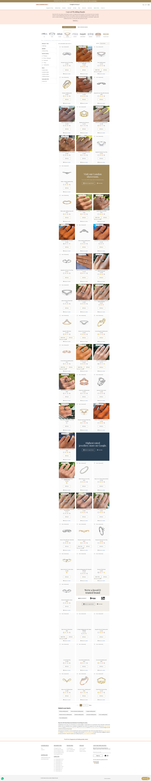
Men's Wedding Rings (70, 751)
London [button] (69, 73)
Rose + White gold (47, 58)
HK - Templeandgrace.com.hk (58, 766)
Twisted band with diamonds (67, 240)
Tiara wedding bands (63, 717)
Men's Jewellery (82, 749)
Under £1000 (45, 70)
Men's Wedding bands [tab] (83, 27)
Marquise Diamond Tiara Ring (67, 62)
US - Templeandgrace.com (58, 763)
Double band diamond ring (101, 689)
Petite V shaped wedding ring (67, 181)
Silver (45, 62)
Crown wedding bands (103, 714)
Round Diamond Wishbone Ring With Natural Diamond (101, 301)
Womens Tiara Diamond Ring (84, 331)
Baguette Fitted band (67, 331)
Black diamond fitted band (67, 629)
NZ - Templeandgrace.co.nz (58, 760)
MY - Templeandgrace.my (58, 769)
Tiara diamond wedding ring (71, 727)
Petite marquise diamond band (67, 390)
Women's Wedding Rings (71, 749)
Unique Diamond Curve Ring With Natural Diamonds (101, 271)
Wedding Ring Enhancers (84, 122)
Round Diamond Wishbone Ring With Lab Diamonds (67, 510)
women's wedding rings (88, 732)
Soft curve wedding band (101, 360)
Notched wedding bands (79, 714)
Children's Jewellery (83, 751)
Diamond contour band (101, 390)
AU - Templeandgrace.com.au (59, 759)
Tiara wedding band (101, 62)
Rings (45, 45)
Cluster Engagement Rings (58, 754)
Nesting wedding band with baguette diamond (84, 570)
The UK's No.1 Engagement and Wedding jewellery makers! (76, 739)
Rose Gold (46, 60)
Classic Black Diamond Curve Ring (67, 419)
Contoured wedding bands (91, 714)
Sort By (97, 43)
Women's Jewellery (83, 748)
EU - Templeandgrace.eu (58, 770)
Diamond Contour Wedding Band (84, 689)
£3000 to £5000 (46, 74)
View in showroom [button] (65, 77)
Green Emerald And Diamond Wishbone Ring (67, 479)
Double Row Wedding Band (84, 390)
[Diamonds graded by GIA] (96, 762)
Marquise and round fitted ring (84, 419)
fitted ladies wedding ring (95, 727)
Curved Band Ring (66, 659)
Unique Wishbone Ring (101, 509)
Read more (75, 20)
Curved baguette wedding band (101, 331)
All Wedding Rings (70, 748)
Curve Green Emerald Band (68, 732)
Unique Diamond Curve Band (67, 122)
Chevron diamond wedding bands (77, 711)
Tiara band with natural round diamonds (84, 63)
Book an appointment (89, 183)
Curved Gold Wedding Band (101, 659)
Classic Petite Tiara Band (101, 211)
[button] (100, 71)
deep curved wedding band (66, 689)
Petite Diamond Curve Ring (84, 478)
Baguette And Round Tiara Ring (67, 270)
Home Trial (45, 81)
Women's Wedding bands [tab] (69, 27)
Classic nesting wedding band (84, 240)
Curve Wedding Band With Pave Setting (67, 152)
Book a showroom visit (41, 4)
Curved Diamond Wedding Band (67, 360)
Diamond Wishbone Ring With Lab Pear (84, 270)
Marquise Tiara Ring (84, 360)
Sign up (98, 755)
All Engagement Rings (57, 748)
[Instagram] (107, 756)
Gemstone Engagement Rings (59, 751)
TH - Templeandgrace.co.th (58, 767)
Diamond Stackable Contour (66, 599)
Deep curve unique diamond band (101, 478)
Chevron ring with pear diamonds (67, 539)
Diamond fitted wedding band (84, 152)
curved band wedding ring (84, 659)
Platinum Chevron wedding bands (65, 714)
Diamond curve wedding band (101, 122)
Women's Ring (45, 50)
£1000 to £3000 (46, 72)
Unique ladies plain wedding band (101, 419)
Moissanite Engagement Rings (59, 752)
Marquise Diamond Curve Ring (101, 539)
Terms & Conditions (107, 778)
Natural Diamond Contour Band (67, 569)
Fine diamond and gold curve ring (67, 449)
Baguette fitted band (82, 727)
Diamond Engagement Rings (58, 749)
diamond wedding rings (87, 733)
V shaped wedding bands (90, 711)
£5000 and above (46, 76)
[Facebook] (105, 756)
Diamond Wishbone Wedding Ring (84, 509)
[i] (71, 43)
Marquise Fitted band (101, 569)
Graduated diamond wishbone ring (101, 240)
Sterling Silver (46, 64)
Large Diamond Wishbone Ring (84, 300)
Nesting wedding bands (63, 711)
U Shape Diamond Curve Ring (84, 211)
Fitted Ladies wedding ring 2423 (67, 211)
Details (105, 69)
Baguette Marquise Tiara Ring (101, 152)
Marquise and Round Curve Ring (84, 539)
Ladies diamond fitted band (66, 300)
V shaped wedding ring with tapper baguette (84, 630)
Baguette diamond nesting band (101, 629)
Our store (100, 183)
